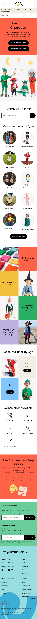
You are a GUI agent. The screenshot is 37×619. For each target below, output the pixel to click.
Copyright (24, 612)
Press (3, 589)
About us (4, 582)
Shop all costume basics (18, 49)
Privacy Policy (25, 541)
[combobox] (8, 604)
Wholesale (25, 597)
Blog (23, 582)
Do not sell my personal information (14, 616)
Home (2, 15)
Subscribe (29, 518)
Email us (10, 479)
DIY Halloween (27, 589)
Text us (27, 479)
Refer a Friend (26, 593)
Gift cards (25, 573)
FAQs (23, 563)
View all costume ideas (18, 43)
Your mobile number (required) (11, 534)
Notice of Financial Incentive (10, 542)
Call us (19, 479)
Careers (4, 593)
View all (27, 370)
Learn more (17, 530)
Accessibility (6, 614)
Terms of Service (7, 612)
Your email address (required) (10, 514)
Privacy (16, 612)
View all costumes (18, 236)
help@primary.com (8, 566)
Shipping (25, 566)
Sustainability (26, 586)
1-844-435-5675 (7, 563)
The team (4, 586)
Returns (24, 570)
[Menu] (2, 4)
